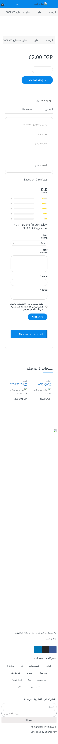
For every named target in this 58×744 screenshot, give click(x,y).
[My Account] (10, 4)
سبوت (29, 672)
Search (16, 4)
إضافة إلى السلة (36, 80)
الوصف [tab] (49, 109)
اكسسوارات (34, 665)
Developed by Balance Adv (44, 731)
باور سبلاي (42, 672)
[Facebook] (53, 649)
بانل (21, 665)
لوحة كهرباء (17, 679)
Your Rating (44, 236)
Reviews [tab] (27, 109)
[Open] (53, 4)
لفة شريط (41, 679)
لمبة (29, 679)
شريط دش (16, 672)
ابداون (39, 12)
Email (43, 290)
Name (43, 276)
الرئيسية (52, 12)
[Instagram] (45, 649)
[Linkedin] (38, 649)
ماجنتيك (21, 686)
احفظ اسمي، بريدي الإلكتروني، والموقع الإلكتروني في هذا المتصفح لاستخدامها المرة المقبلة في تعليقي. (27, 307)
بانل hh (10, 665)
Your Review (43, 251)
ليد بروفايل (35, 686)
